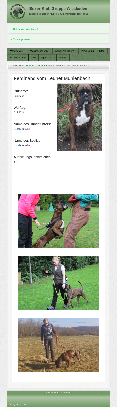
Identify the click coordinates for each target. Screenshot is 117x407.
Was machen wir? (39, 51)
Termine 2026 (87, 51)
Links (33, 57)
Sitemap (63, 57)
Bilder (102, 51)
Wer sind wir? (16, 51)
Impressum (46, 57)
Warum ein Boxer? (64, 51)
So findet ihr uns (18, 57)
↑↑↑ (102, 398)
